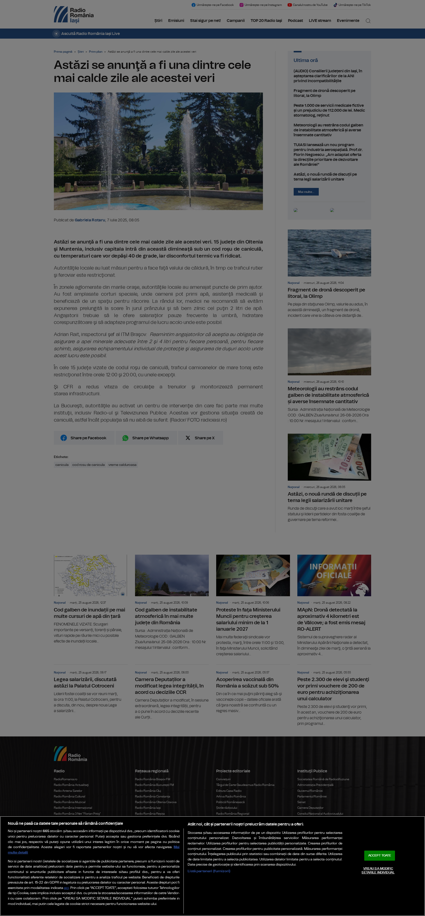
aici (66, 888)
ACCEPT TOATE (379, 855)
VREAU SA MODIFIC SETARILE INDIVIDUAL (378, 870)
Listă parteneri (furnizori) (209, 871)
